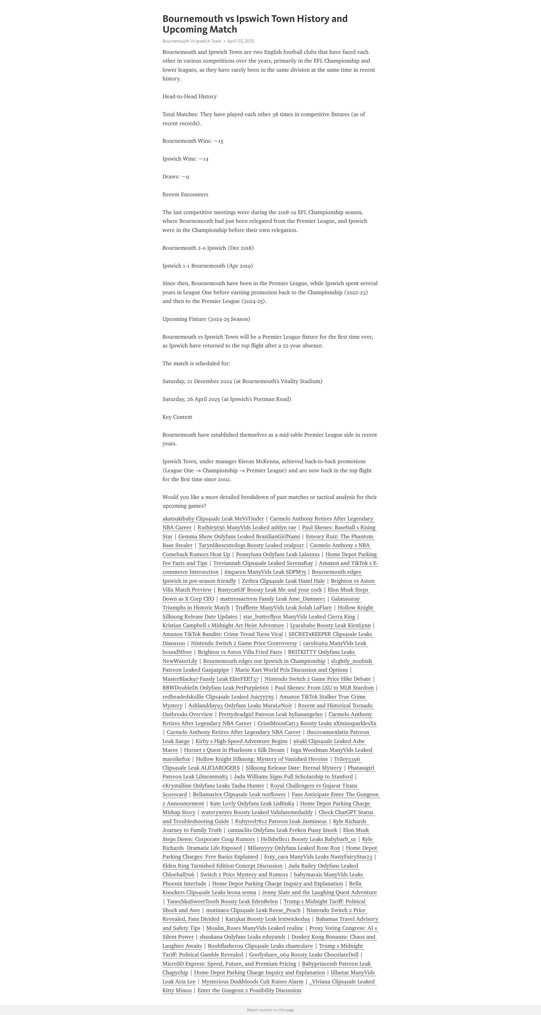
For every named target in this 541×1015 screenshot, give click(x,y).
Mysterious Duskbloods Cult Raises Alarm (252, 981)
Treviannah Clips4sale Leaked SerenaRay (263, 563)
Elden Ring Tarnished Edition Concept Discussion (222, 865)
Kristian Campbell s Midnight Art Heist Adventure (223, 625)
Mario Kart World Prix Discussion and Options (291, 669)
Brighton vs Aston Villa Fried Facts (240, 651)
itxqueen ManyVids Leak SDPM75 (265, 571)
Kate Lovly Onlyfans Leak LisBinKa (252, 803)
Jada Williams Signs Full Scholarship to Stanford (293, 776)
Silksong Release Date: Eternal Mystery (294, 767)
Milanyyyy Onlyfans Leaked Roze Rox (294, 847)
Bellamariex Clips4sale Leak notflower (239, 794)
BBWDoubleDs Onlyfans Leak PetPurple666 (215, 687)
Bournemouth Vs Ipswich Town (191, 41)
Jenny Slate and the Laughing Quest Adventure (319, 892)
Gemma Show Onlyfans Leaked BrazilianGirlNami (239, 536)
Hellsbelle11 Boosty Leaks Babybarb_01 (308, 839)
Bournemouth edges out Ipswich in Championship (264, 661)
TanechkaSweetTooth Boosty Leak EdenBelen (222, 901)
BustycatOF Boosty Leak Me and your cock (270, 589)
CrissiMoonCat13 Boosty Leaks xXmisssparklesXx (317, 723)
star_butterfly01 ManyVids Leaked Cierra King (299, 616)
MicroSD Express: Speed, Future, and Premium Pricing (229, 963)
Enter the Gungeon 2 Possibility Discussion (249, 990)
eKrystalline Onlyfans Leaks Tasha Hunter (213, 785)
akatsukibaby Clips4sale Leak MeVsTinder (213, 518)
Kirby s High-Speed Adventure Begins (241, 741)
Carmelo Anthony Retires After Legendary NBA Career (234, 732)
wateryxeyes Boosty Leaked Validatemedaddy (257, 812)
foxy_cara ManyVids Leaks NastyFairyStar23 (318, 856)
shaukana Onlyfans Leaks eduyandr (243, 936)
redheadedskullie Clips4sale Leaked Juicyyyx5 (218, 696)
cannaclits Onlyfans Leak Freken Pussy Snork (282, 830)
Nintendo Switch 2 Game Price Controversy (244, 643)
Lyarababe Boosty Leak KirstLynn (330, 625)
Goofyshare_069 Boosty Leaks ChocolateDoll (303, 954)
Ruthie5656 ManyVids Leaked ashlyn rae (247, 527)
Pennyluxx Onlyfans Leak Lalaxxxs (278, 554)
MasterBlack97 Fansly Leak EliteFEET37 (210, 678)
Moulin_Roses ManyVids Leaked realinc (254, 928)
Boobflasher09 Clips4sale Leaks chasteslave (260, 945)
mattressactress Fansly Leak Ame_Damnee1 (272, 598)
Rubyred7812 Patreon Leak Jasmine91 (281, 821)
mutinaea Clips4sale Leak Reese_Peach (253, 910)
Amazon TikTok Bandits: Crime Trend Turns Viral (222, 634)
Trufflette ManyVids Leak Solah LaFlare (283, 607)
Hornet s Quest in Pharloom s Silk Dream (234, 749)
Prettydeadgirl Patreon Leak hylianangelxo (271, 714)
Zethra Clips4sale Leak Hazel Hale (283, 580)
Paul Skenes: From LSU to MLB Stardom (324, 687)
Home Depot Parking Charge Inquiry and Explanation (277, 883)
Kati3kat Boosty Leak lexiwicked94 (267, 918)
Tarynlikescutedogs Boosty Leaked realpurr (251, 545)
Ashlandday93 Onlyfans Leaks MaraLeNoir (240, 705)
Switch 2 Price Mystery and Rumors (244, 874)
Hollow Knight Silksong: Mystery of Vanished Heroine (262, 759)
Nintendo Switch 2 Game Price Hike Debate (318, 678)
